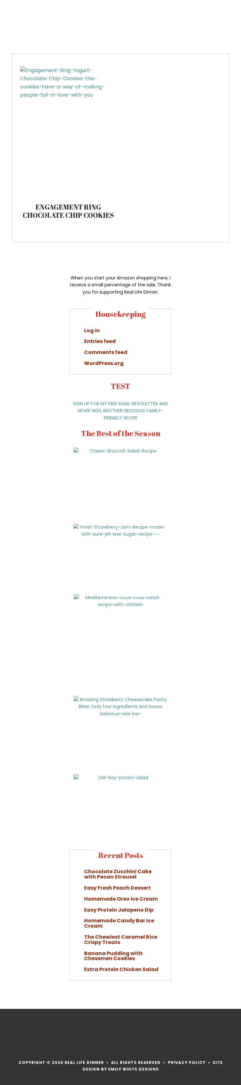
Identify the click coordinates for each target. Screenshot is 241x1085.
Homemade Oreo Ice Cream (121, 898)
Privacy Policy (187, 1062)
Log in (92, 330)
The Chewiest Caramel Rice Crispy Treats (120, 939)
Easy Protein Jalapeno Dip (118, 910)
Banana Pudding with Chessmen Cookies (113, 956)
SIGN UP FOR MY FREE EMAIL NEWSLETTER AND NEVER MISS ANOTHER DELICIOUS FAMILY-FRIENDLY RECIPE (120, 411)
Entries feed (100, 341)
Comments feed (105, 352)
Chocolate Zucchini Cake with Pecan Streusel (118, 874)
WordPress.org (104, 363)
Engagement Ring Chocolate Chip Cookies (68, 211)
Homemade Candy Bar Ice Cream (119, 923)
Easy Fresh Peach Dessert (117, 887)
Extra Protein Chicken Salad (121, 969)
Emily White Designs (133, 1069)
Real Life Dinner (35, 20)
